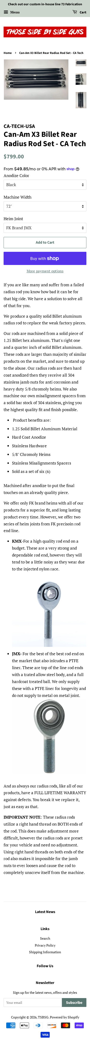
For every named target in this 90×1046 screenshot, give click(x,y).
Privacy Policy (45, 945)
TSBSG (43, 1017)
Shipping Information (45, 952)
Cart (82, 12)
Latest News (45, 911)
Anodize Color (16, 175)
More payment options (45, 271)
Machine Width (17, 197)
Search (45, 938)
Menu (14, 12)
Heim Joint (13, 218)
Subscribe (74, 1002)
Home (8, 53)
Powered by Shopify (64, 1017)
